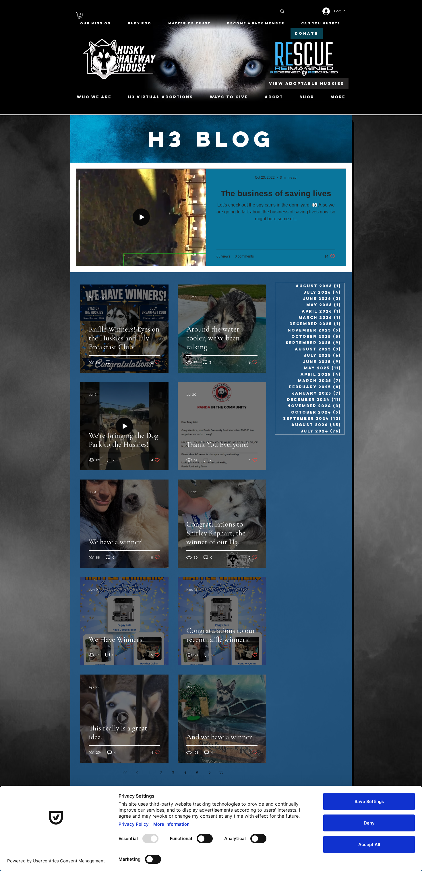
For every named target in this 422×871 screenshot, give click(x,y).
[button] (80, 15)
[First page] (125, 772)
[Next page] (209, 772)
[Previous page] (137, 772)
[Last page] (221, 772)
